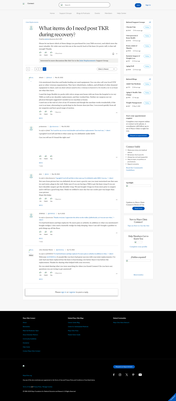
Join (138, 5)
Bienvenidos (138, 275)
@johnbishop (60, 250)
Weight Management (134, 103)
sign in (63, 292)
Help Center (121, 13)
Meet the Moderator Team (31, 330)
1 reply (41, 166)
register (72, 292)
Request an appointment (138, 135)
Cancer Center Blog (74, 322)
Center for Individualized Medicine (78, 326)
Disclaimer (26, 343)
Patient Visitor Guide (74, 335)
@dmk (47, 174)
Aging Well (130, 66)
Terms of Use (27, 387)
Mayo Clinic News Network (121, 322)
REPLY (41, 118)
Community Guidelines (29, 339)
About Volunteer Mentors (30, 335)
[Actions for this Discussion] (116, 53)
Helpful (46, 55)
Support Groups (65, 13)
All (150, 22)
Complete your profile (138, 247)
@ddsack (49, 77)
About (25, 322)
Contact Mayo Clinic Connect (31, 351)
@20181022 (51, 213)
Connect (30, 3)
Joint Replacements (31, 22)
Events (97, 13)
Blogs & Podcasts (83, 13)
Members (108, 13)
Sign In (148, 5)
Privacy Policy (37, 387)
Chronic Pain (131, 27)
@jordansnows (54, 126)
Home (52, 13)
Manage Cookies (47, 387)
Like (40, 55)
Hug (51, 55)
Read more (138, 208)
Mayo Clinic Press (73, 330)
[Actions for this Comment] (116, 112)
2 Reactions (58, 53)
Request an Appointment (124, 367)
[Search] (61, 4)
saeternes (50, 39)
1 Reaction (58, 112)
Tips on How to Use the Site (138, 226)
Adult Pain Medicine (133, 84)
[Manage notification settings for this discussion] (113, 53)
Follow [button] (147, 27)
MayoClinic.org (27, 375)
